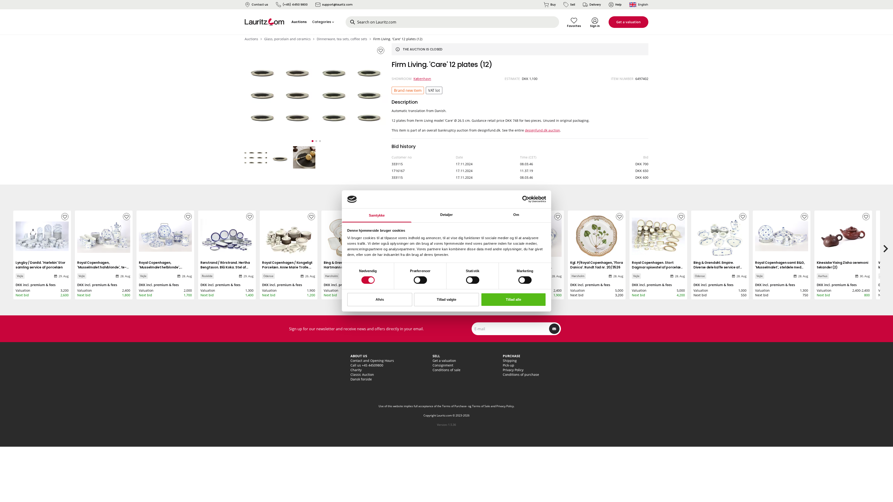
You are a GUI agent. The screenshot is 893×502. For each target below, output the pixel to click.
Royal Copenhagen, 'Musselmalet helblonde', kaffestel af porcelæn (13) (160, 267)
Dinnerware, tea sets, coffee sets (342, 39)
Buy (553, 5)
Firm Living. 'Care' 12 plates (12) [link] (397, 39)
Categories (321, 22)
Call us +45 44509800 (366, 365)
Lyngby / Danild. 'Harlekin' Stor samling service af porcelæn (40, 265)
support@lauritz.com (337, 5)
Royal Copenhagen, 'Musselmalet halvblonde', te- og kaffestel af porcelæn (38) (102, 267)
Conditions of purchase (521, 374)
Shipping (510, 360)
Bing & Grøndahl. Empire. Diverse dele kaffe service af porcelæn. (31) (716, 267)
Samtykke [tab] (377, 215)
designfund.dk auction (542, 130)
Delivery (595, 5)
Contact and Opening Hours (372, 360)
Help (618, 5)
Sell (572, 5)
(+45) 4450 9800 (295, 5)
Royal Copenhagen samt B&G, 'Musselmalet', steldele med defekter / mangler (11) (780, 267)
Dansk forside (361, 379)
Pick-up (508, 365)
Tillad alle (513, 299)
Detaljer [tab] (446, 215)
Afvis (380, 299)
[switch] (420, 280)
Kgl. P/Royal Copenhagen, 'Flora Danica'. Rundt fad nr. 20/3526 (596, 265)
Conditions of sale (446, 370)
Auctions (251, 39)
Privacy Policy (513, 370)
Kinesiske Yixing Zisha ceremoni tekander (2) (842, 265)
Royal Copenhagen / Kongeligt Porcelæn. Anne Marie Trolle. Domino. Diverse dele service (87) (287, 269)
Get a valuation (628, 22)
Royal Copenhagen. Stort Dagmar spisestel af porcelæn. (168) (657, 267)
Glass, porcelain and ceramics (287, 39)
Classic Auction (362, 374)
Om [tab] (516, 215)
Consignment (443, 365)
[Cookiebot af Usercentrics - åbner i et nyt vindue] (525, 199)
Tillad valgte (446, 299)
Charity (356, 370)
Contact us (260, 5)
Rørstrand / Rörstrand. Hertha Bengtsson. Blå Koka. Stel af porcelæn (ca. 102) (225, 267)
